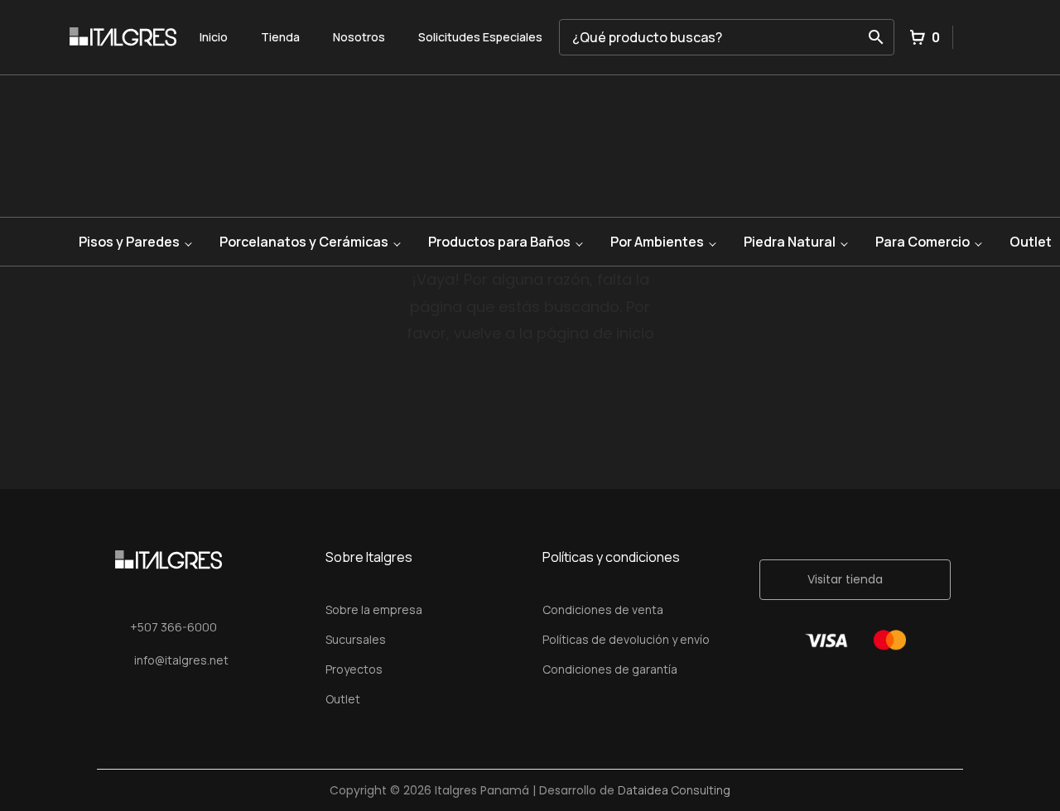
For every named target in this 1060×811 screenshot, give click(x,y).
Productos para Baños (499, 242)
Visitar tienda (845, 579)
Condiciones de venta (602, 609)
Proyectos (354, 669)
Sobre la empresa (373, 609)
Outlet (342, 699)
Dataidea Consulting (674, 790)
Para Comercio (922, 242)
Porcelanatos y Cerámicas (303, 242)
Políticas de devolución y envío (626, 639)
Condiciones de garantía (609, 669)
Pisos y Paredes (129, 242)
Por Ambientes (657, 242)
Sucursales (355, 639)
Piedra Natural (790, 242)
